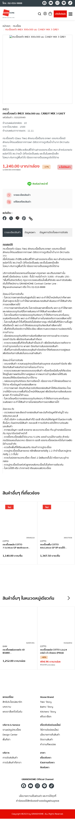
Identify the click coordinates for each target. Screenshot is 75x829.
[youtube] (51, 3)
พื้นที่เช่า (6, 740)
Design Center (10, 735)
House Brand (47, 697)
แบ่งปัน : (7, 213)
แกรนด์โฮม (8, 697)
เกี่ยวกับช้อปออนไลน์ (50, 725)
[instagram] (57, 3)
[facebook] (44, 3)
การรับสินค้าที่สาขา (12, 763)
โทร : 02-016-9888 (12, 3)
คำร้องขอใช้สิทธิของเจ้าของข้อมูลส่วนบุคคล (37, 801)
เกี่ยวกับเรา (45, 758)
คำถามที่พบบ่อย (48, 744)
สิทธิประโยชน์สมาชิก (12, 702)
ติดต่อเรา (44, 767)
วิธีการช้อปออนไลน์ (49, 730)
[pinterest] (24, 219)
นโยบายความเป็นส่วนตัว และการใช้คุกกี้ (37, 796)
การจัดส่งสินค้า (10, 758)
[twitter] (11, 219)
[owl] (69, 598)
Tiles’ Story (46, 702)
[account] (45, 14)
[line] (64, 3)
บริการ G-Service (11, 725)
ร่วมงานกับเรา (47, 763)
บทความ (7, 707)
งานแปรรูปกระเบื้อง (12, 730)
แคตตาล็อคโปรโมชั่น (12, 712)
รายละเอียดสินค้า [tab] (12, 232)
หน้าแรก (6, 26)
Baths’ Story (46, 707)
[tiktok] (70, 3)
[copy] (30, 219)
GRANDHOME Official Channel (38, 779)
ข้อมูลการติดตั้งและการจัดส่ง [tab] (54, 232)
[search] (40, 13)
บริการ (6, 753)
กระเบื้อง (17, 26)
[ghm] (8, 13)
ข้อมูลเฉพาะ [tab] (30, 232)
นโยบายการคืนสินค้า (50, 735)
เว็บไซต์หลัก (60, 14)
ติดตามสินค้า (46, 740)
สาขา (42, 753)
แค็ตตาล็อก (45, 717)
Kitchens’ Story (48, 712)
